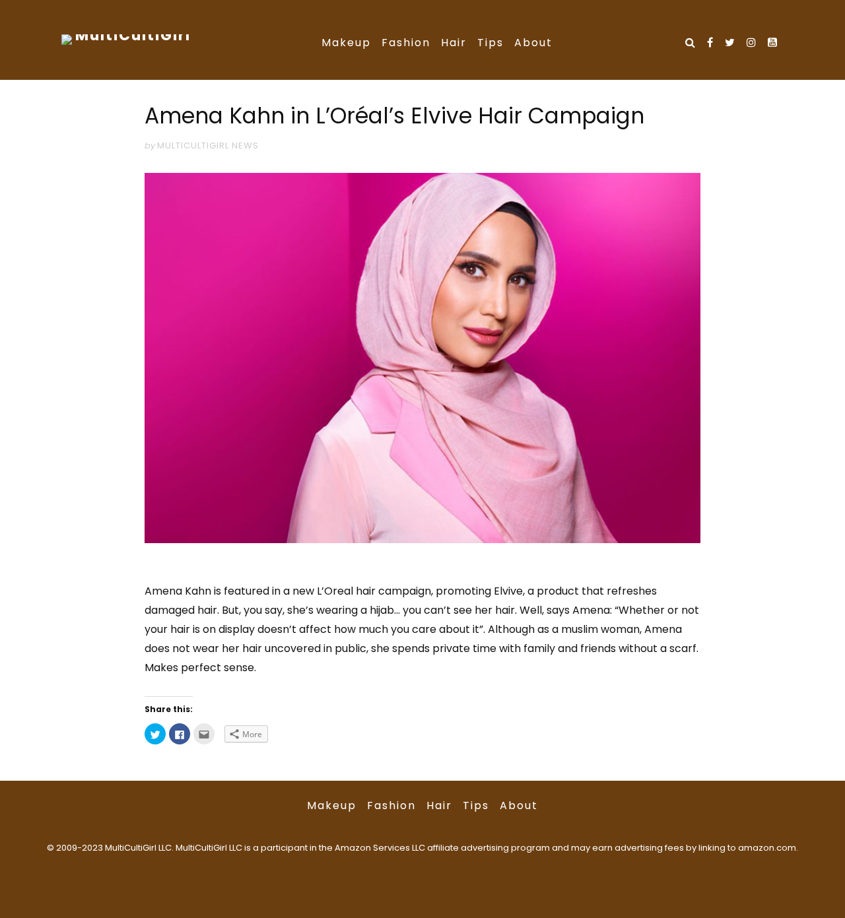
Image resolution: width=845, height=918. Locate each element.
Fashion (406, 42)
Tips (490, 42)
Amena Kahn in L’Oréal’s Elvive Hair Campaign (394, 115)
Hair (454, 42)
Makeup (346, 42)
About (533, 42)
